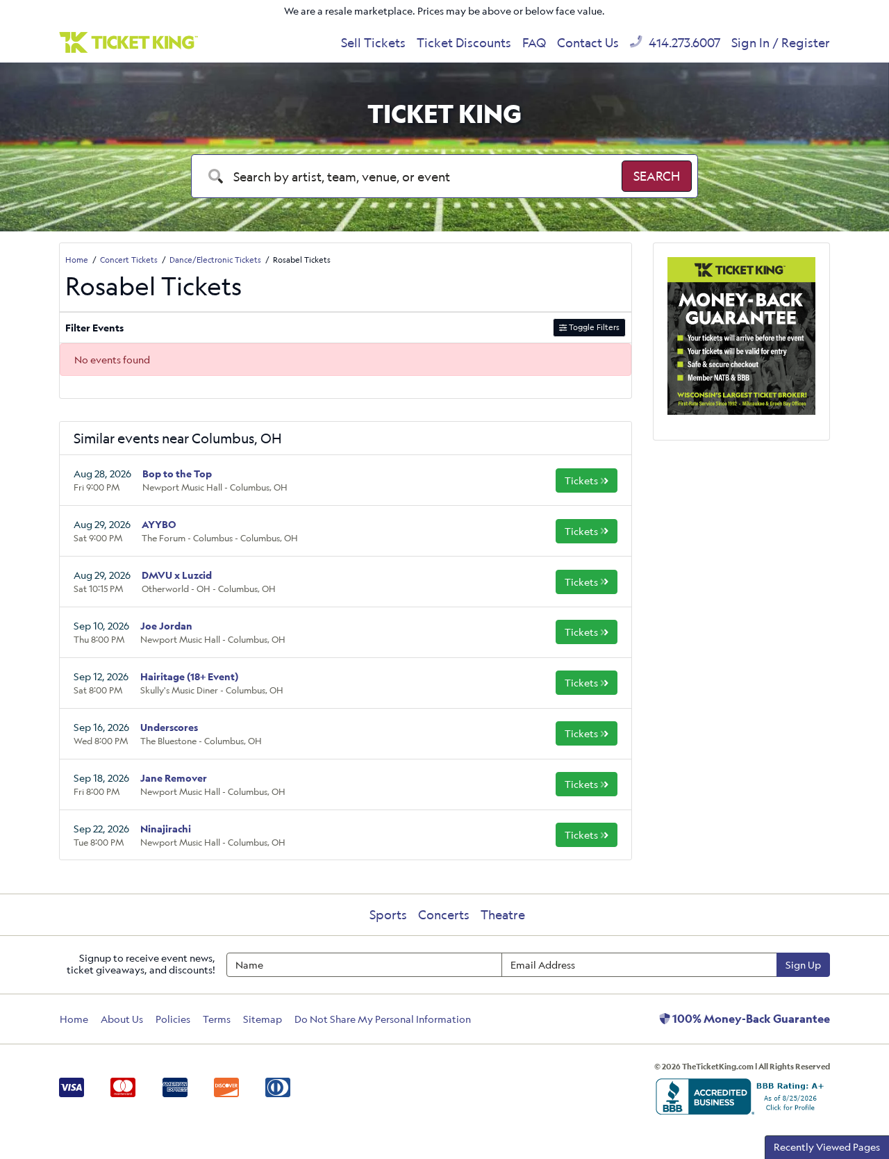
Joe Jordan (166, 625)
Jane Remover (173, 777)
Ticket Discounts (464, 42)
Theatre (503, 914)
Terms (217, 1019)
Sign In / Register (780, 42)
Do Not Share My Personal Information (382, 1019)
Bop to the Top (177, 473)
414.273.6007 (683, 42)
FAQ (534, 42)
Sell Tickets (373, 42)
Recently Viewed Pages (827, 1146)
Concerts (444, 914)
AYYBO (159, 524)
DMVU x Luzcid (177, 575)
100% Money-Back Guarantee (750, 1018)
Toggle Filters (593, 327)
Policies (173, 1019)
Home (74, 1019)
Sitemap (262, 1019)
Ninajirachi (165, 828)
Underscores (169, 727)
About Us (122, 1019)
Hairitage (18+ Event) (189, 676)
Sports (388, 914)
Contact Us (588, 42)
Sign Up (803, 964)
